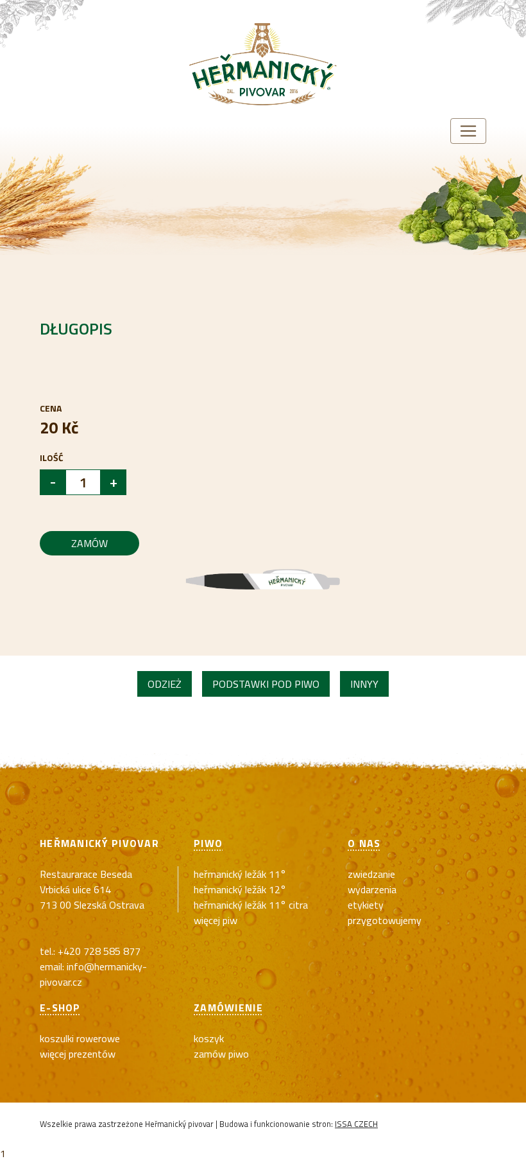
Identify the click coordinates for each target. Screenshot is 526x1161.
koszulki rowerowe (80, 1038)
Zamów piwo (221, 1053)
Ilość (52, 457)
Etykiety (366, 904)
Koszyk (209, 1038)
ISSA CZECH (356, 1123)
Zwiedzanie (371, 874)
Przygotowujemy (384, 920)
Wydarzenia (372, 889)
